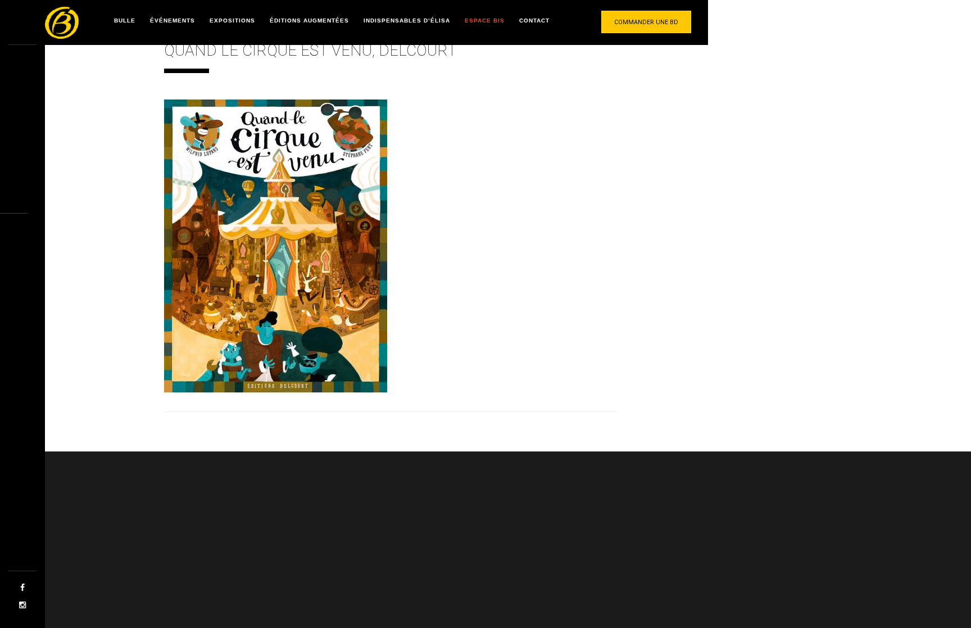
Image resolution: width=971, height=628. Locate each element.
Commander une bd (646, 22)
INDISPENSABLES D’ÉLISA (407, 20)
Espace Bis (485, 20)
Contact (534, 20)
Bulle (124, 20)
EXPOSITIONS (232, 20)
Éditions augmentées (309, 20)
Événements (172, 20)
